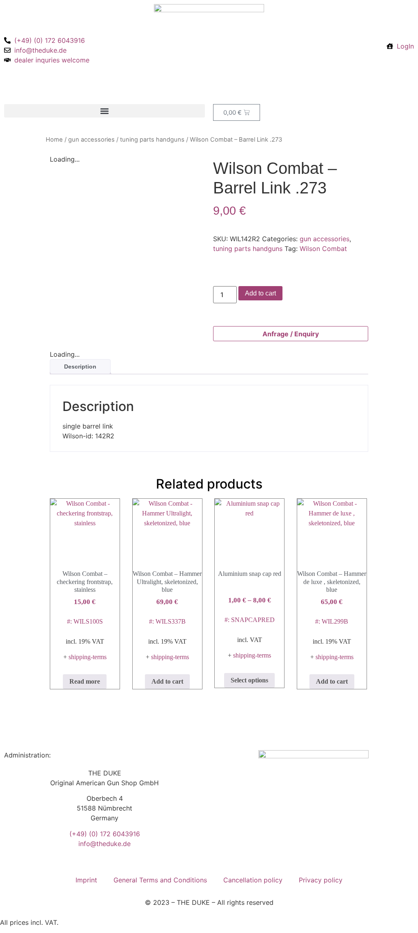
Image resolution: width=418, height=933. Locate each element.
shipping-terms (88, 656)
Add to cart (260, 293)
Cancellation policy (252, 880)
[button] (104, 111)
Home (54, 139)
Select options (249, 680)
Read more (84, 681)
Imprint (86, 880)
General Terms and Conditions (160, 880)
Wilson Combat (323, 248)
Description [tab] (80, 366)
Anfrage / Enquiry (290, 334)
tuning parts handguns (152, 139)
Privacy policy (320, 880)
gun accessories (91, 139)
